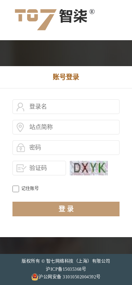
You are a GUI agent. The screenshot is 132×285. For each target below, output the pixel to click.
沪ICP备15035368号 (66, 269)
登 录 (66, 209)
